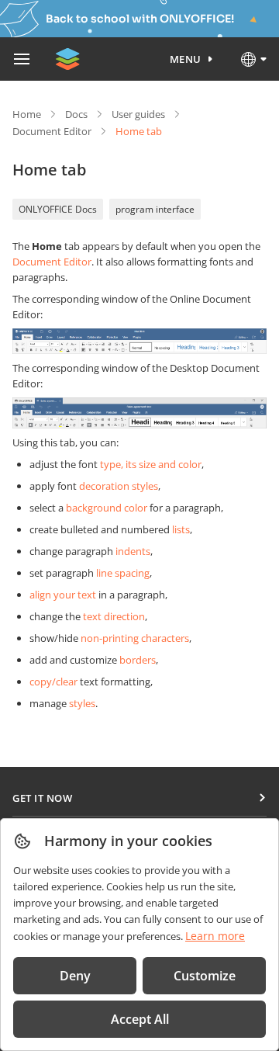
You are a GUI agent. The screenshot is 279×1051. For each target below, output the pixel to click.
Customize (205, 975)
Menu (186, 59)
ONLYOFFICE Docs (58, 209)
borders (137, 660)
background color (106, 508)
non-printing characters (135, 638)
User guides (138, 114)
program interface (155, 209)
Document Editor (51, 131)
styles (82, 703)
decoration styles (118, 486)
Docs (76, 114)
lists (181, 529)
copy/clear (53, 682)
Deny (75, 975)
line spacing (123, 573)
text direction (114, 616)
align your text (62, 595)
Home (26, 114)
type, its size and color (151, 464)
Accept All (140, 1019)
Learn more (215, 935)
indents (132, 551)
